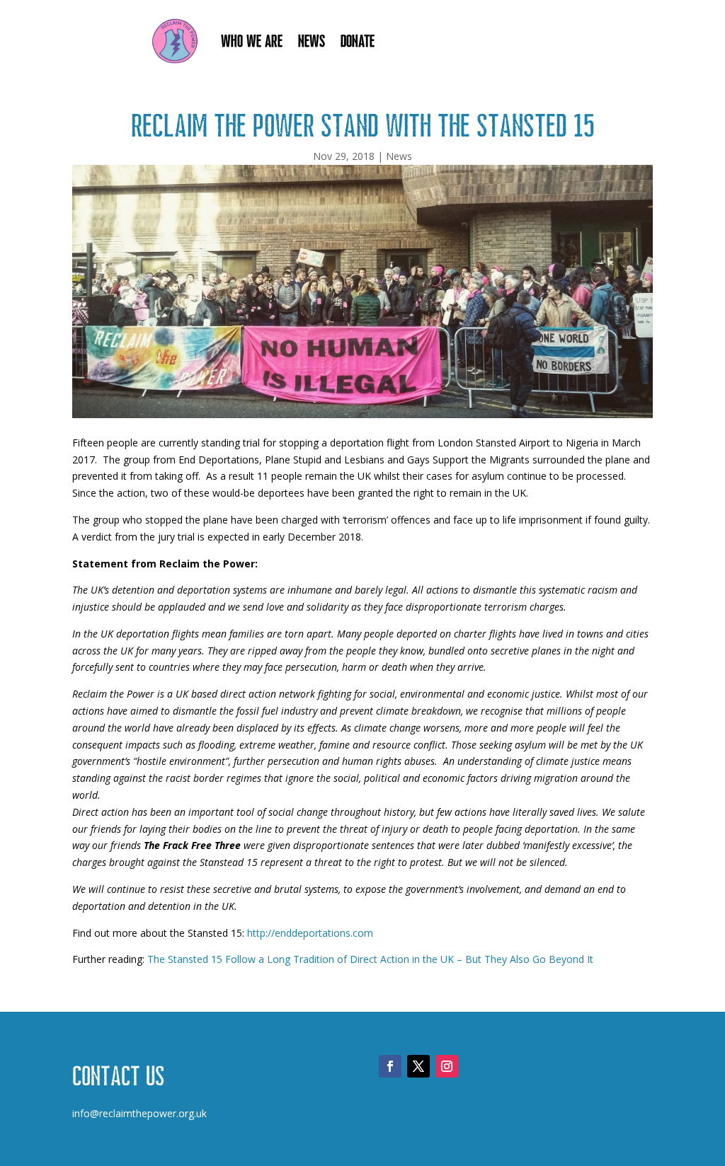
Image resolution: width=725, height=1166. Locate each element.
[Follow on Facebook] (390, 1066)
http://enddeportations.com (310, 933)
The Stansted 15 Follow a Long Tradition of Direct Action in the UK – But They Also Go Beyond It (370, 959)
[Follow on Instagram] (446, 1066)
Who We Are (251, 41)
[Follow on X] (418, 1066)
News (311, 41)
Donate (358, 41)
